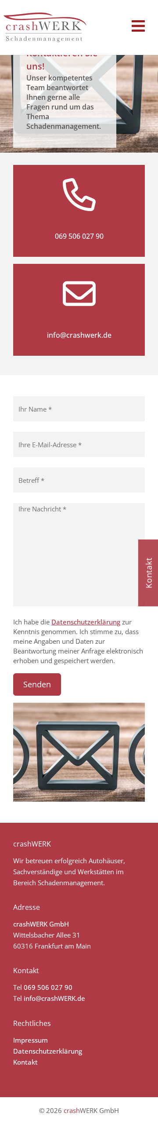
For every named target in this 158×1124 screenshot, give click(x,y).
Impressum (30, 1040)
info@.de (54, 998)
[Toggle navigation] (138, 25)
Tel (17, 987)
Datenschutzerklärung (85, 621)
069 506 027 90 (79, 236)
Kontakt (25, 1062)
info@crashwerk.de (79, 335)
